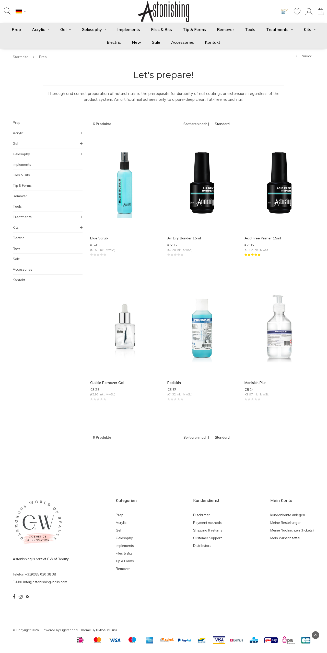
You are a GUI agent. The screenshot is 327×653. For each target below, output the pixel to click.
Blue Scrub (99, 238)
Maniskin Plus (255, 382)
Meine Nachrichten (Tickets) (292, 530)
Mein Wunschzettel (285, 538)
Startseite (20, 57)
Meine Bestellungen (285, 523)
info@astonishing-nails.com (45, 582)
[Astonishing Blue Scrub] (125, 182)
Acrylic (38, 29)
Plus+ (113, 630)
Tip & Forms (194, 29)
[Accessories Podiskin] (202, 327)
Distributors (202, 546)
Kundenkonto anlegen (287, 515)
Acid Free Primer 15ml (262, 238)
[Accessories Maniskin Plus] (279, 327)
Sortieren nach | (196, 124)
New (136, 42)
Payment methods (207, 523)
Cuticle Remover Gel (107, 382)
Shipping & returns (207, 530)
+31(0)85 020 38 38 (40, 574)
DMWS (101, 630)
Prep (16, 29)
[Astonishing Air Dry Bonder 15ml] (202, 182)
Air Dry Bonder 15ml (184, 238)
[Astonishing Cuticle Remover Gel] (125, 327)
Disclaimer (201, 515)
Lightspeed (69, 630)
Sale (156, 42)
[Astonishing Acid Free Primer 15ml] (279, 182)
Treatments (277, 29)
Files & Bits (161, 29)
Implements (128, 29)
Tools (250, 29)
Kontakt (212, 42)
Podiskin (174, 382)
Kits (307, 29)
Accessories (182, 42)
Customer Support (207, 538)
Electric (114, 42)
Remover (225, 29)
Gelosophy (92, 29)
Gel (63, 29)
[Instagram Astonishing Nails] (20, 596)
